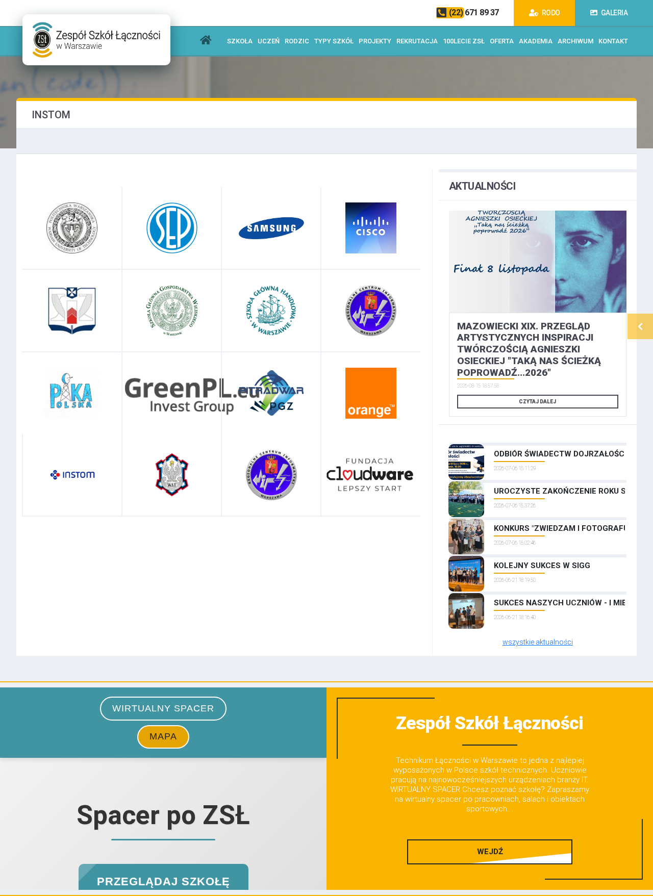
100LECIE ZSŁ (464, 41)
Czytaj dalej (537, 401)
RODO (550, 13)
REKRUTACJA (417, 41)
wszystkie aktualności (538, 642)
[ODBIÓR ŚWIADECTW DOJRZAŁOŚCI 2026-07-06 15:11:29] (537, 444)
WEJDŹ (490, 851)
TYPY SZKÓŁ (334, 41)
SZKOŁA (240, 41)
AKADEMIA (535, 41)
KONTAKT (613, 41)
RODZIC (297, 41)
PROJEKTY (375, 41)
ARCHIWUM (575, 41)
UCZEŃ (269, 41)
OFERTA (502, 41)
